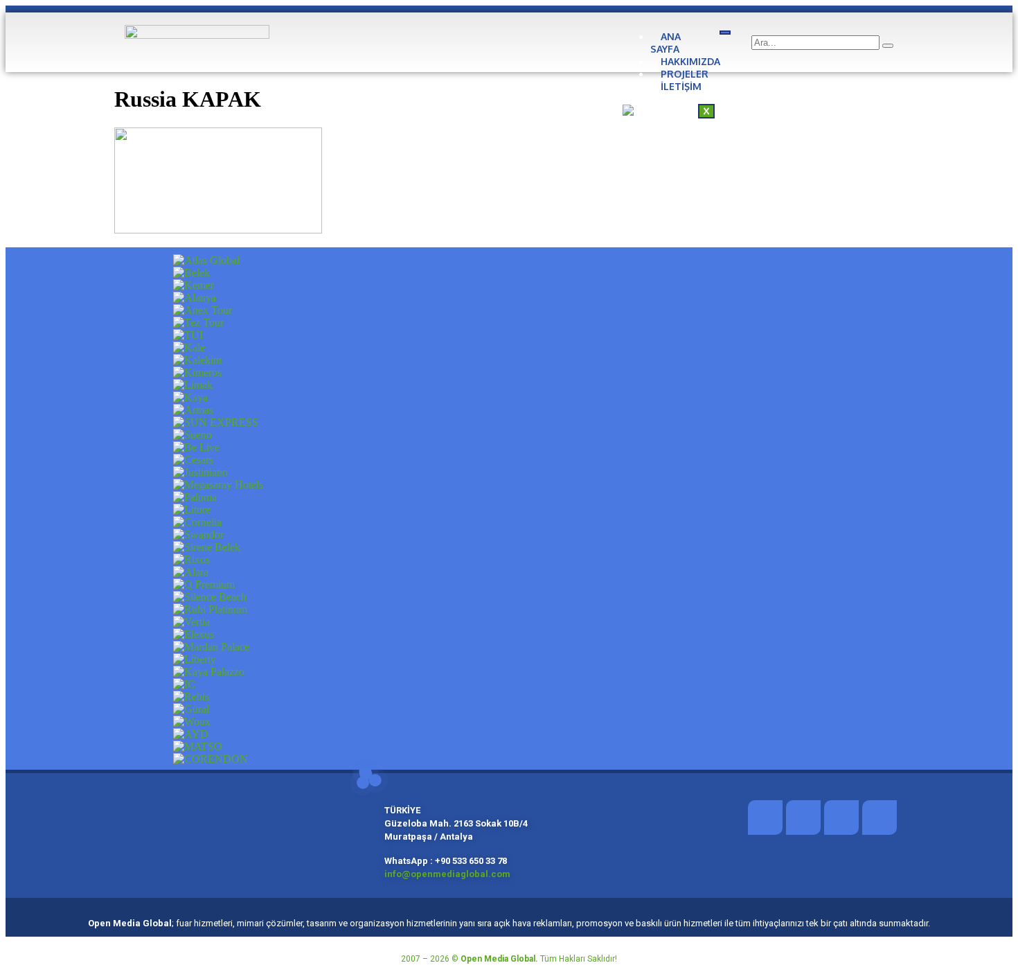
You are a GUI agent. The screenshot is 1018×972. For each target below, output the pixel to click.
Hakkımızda (690, 61)
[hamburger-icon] (725, 32)
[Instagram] (841, 817)
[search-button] (887, 46)
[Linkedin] (803, 817)
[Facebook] (765, 817)
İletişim (681, 86)
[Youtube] (879, 817)
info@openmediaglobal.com (448, 874)
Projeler (684, 74)
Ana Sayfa (665, 42)
